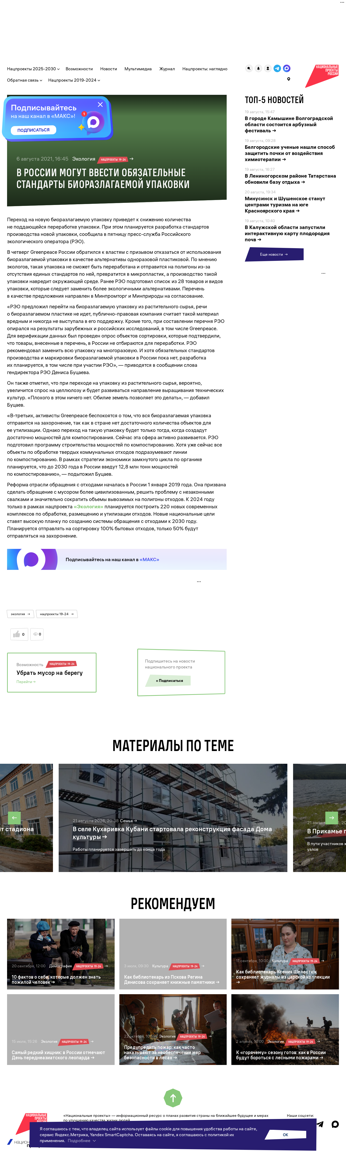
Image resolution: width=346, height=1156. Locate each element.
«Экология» (88, 506)
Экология (99, 158)
